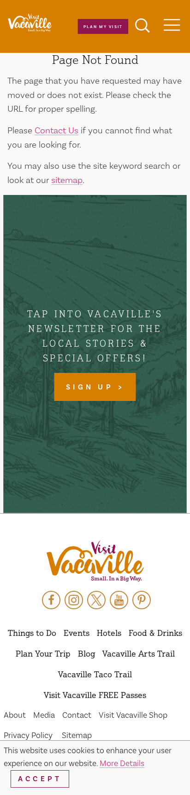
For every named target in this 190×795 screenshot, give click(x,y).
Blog (86, 653)
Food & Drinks (155, 633)
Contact (76, 715)
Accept (40, 779)
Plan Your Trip (43, 653)
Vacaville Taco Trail (95, 674)
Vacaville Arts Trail (138, 653)
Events (76, 633)
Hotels (109, 633)
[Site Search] (142, 26)
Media (44, 715)
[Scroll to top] (153, 769)
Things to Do (32, 633)
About (15, 715)
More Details (122, 763)
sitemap (67, 180)
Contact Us (56, 130)
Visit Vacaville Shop (133, 715)
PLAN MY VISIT (103, 26)
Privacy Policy (28, 735)
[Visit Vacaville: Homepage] (30, 23)
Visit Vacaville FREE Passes (95, 695)
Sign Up (92, 387)
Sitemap (77, 735)
